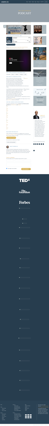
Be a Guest (3, 415)
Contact (46, 1)
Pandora (26, 47)
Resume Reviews (16, 417)
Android (23, 47)
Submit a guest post (27, 405)
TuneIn (11, 48)
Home (1, 404)
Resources (38, 1)
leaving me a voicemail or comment (11, 134)
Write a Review (43, 43)
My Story (3, 409)
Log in (26, 410)
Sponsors (3, 417)
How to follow (22, 48)
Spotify (16, 47)
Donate (3, 418)
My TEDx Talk (16, 409)
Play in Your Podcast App (11, 44)
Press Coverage (4, 410)
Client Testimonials (16, 419)
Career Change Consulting (17, 416)
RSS (18, 48)
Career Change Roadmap (17, 410)
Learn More (3, 419)
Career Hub (42, 1)
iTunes (12, 74)
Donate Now (43, 32)
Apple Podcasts (12, 47)
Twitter (15, 104)
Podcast (33, 1)
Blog (35, 1)
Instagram (19, 104)
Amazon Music (19, 47)
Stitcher (17, 74)
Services (30, 1)
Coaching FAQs (16, 418)
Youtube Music (15, 48)
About (27, 1)
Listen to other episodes (11, 142)
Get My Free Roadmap (40, 104)
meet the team (10, 99)
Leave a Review (4, 416)
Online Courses (16, 405)
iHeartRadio (8, 48)
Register (26, 409)
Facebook (12, 104)
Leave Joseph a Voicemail (11, 137)
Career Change (4, 408)
